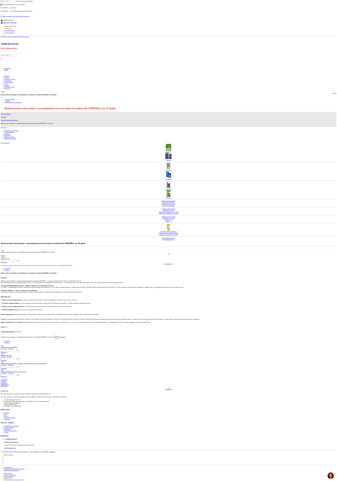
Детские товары (9, 132)
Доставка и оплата (9, 79)
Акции (3, 91)
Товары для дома (9, 137)
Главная (6, 76)
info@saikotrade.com (9, 48)
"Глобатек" (52, 452)
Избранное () (8, 28)
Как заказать (8, 80)
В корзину (4, 352)
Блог (5, 414)
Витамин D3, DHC (6, 355)
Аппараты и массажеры (11, 130)
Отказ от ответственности (12, 470)
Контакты (7, 88)
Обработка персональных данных (14, 469)
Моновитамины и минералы (13, 102)
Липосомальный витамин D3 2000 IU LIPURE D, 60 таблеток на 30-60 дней (23, 363)
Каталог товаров (10, 99)
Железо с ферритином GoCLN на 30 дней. (13, 371)
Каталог (6, 77)
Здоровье (7, 101)
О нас (6, 84)
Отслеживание (8, 82)
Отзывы (6, 85)
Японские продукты (10, 138)
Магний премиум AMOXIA (9, 347)
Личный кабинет (9, 30)
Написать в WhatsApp (9, 22)
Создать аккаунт (9, 32)
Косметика (7, 135)
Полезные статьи (9, 87)
